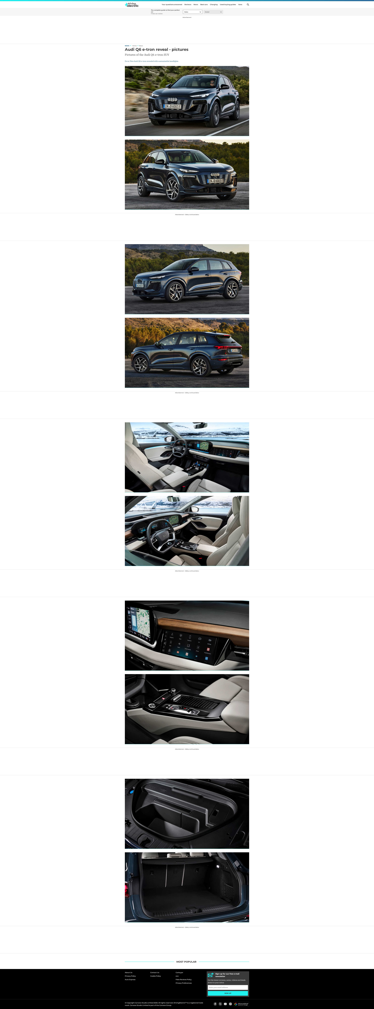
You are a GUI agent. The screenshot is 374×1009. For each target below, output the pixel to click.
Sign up (227, 993)
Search (248, 4)
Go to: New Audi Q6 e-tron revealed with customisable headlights (151, 61)
